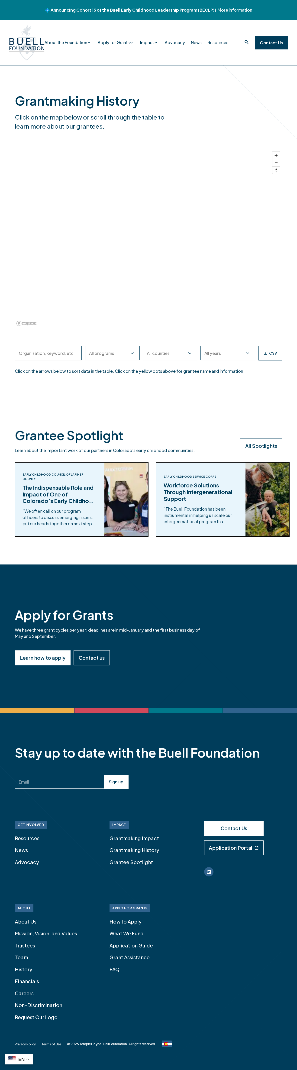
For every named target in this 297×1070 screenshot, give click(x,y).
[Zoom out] (276, 162)
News (196, 42)
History (23, 969)
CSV (273, 353)
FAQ (114, 969)
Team (21, 957)
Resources (218, 42)
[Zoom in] (276, 155)
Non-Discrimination (38, 1005)
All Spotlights (261, 445)
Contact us (92, 658)
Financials (27, 981)
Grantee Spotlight (131, 862)
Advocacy (175, 42)
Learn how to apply (42, 658)
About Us (25, 921)
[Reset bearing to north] (276, 170)
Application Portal (230, 848)
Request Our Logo (36, 1017)
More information (235, 10)
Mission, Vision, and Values (46, 933)
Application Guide (131, 945)
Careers (24, 993)
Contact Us (271, 42)
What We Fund (127, 933)
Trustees (25, 945)
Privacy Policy (25, 1044)
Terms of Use (51, 1044)
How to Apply (126, 921)
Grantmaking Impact (134, 838)
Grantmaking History (134, 850)
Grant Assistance (130, 957)
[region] (148, 238)
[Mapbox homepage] (26, 323)
